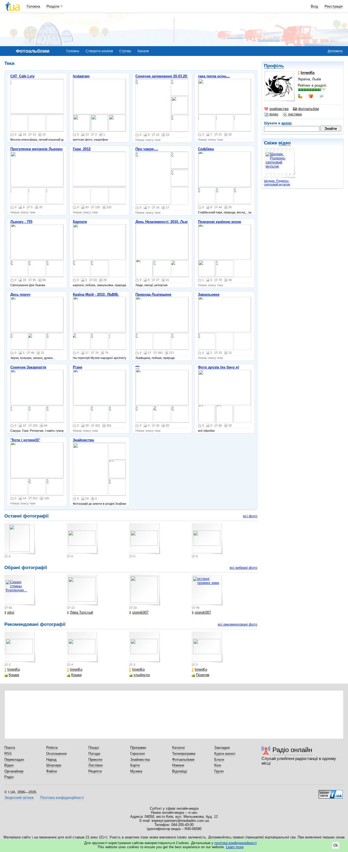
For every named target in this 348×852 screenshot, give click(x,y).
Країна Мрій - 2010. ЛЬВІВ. (96, 294)
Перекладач (14, 760)
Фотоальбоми (183, 760)
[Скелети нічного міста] (37, 341)
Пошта (9, 748)
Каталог (178, 748)
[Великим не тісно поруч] (144, 268)
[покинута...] (180, 341)
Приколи (95, 760)
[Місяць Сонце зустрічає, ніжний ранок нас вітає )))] (117, 195)
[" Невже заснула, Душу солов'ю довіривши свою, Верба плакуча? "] (224, 314)
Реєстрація (334, 6)
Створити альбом (99, 51)
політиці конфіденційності (236, 843)
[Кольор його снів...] (37, 314)
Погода (94, 754)
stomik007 (140, 612)
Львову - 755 (21, 222)
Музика (136, 771)
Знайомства (83, 440)
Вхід (314, 6)
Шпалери (53, 765)
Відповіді (179, 771)
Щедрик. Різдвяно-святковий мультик (277, 182)
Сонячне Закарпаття (28, 367)
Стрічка (125, 51)
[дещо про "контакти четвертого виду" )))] (99, 387)
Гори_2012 (82, 149)
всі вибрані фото (243, 568)
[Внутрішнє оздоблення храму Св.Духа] (37, 414)
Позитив (202, 675)
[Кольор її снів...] (55, 341)
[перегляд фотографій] (37, 96)
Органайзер (13, 771)
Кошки (14, 675)
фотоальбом (308, 109)
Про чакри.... (146, 149)
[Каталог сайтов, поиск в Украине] (331, 792)
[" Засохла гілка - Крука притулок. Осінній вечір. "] (206, 341)
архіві (286, 123)
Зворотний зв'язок (19, 798)
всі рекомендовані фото (237, 624)
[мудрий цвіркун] (99, 414)
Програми (138, 748)
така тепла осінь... (214, 76)
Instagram (81, 76)
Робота (52, 748)
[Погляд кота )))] (37, 460)
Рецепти (95, 771)
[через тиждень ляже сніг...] (162, 314)
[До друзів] (300, 96)
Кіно (217, 765)
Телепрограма (183, 754)
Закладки (222, 748)
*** (137, 367)
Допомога (335, 51)
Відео (9, 765)
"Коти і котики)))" (25, 440)
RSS (8, 754)
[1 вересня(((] (37, 487)
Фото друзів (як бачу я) (218, 367)
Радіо (9, 777)
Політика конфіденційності (62, 798)
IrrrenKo (13, 669)
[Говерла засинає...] (99, 169)
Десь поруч (20, 294)
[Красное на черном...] (19, 341)
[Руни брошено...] (162, 414)
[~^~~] (81, 268)
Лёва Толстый (81, 612)
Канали (143, 51)
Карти (135, 765)
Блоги (219, 760)
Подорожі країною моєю (219, 222)
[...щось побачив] (19, 268)
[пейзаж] (162, 341)
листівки (295, 114)
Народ (51, 760)
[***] (99, 268)
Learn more (235, 847)
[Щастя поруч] (162, 268)
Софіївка (206, 149)
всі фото (250, 516)
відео (273, 114)
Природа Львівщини (153, 294)
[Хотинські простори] (206, 268)
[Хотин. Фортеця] (224, 268)
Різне (77, 367)
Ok (335, 845)
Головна (33, 6)
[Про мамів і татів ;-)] (81, 414)
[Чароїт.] (180, 414)
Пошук (93, 748)
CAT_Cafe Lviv (22, 76)
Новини (178, 765)
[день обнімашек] (99, 96)
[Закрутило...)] (117, 414)
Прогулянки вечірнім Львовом (37, 149)
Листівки (95, 765)
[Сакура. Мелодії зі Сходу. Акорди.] (37, 387)
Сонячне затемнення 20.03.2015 (163, 76)
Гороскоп (137, 754)
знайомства (278, 109)
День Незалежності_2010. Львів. (163, 222)
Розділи (52, 6)
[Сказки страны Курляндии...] (20, 590)
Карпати (80, 222)
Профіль (274, 65)
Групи (218, 771)
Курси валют (224, 754)
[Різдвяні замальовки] (99, 241)
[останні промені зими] (207, 590)
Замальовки (208, 294)
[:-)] (224, 414)
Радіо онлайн (292, 749)
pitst (10, 612)
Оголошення (56, 754)
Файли (51, 771)
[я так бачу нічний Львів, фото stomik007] (224, 387)
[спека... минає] (224, 241)
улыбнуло (141, 675)
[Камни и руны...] (162, 387)
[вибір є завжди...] (144, 414)
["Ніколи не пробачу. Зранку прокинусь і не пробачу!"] (55, 487)
